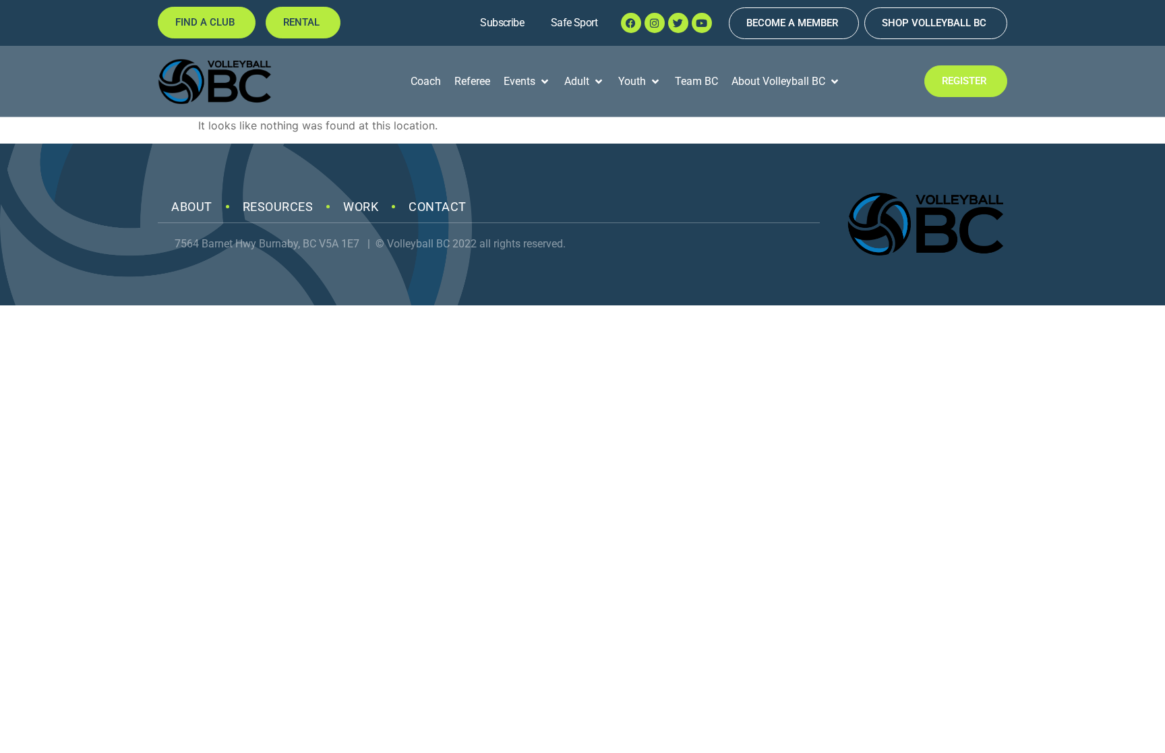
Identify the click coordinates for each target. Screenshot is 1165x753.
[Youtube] (702, 23)
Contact (438, 207)
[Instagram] (655, 23)
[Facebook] (631, 23)
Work (360, 207)
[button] (527, 81)
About (191, 207)
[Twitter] (678, 23)
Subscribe (502, 22)
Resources (278, 207)
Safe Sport (574, 22)
